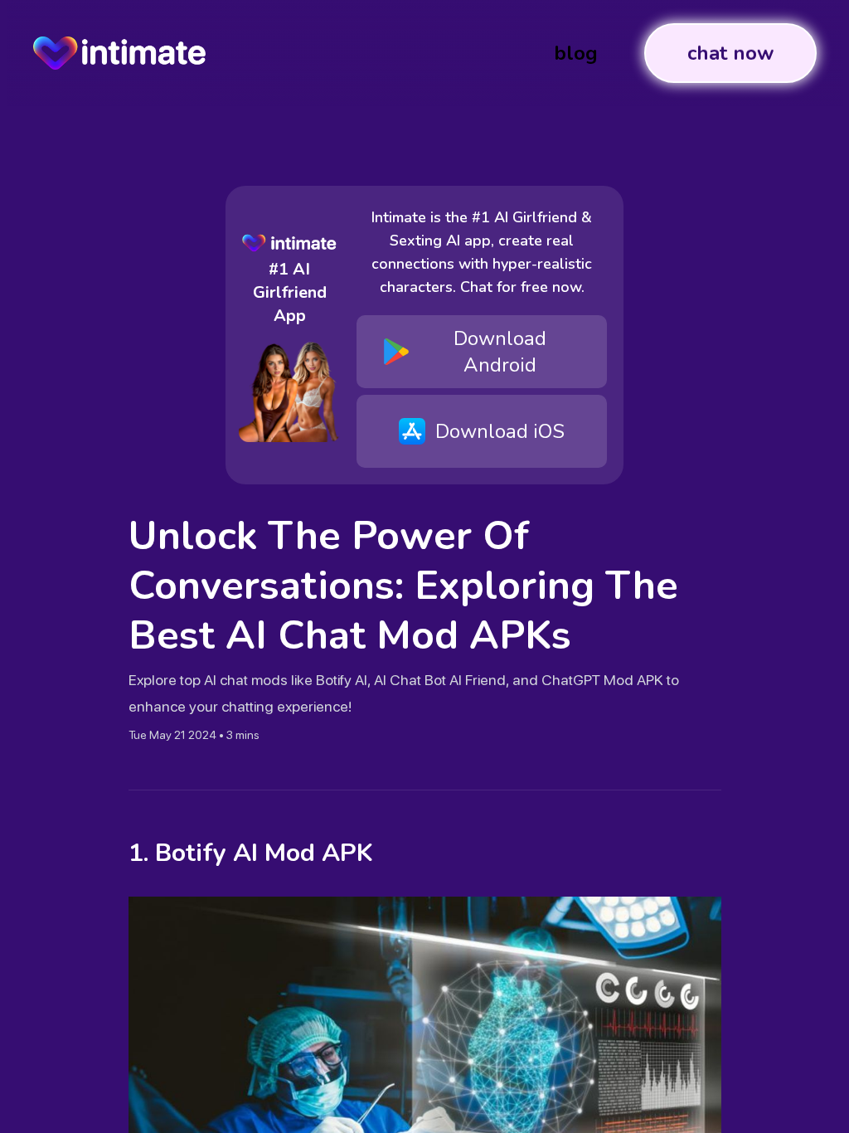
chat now (730, 53)
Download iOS (500, 431)
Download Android (500, 351)
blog (576, 53)
